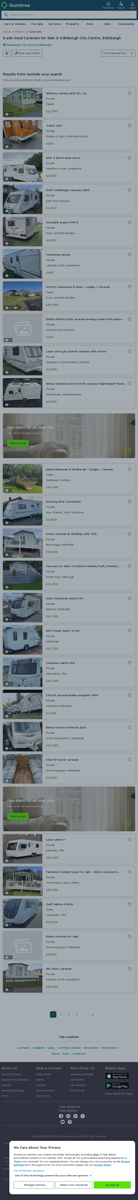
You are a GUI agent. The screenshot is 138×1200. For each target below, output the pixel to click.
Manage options (34, 1185)
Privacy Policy (102, 1164)
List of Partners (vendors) (29, 1170)
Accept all (112, 1185)
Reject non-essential (74, 1185)
